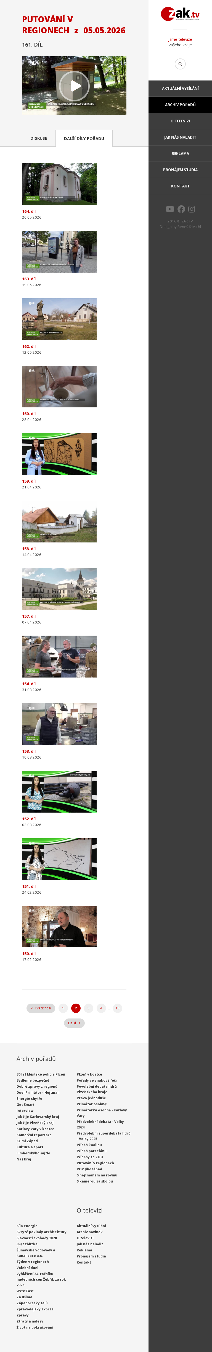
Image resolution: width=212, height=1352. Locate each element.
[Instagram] (191, 210)
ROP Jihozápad (89, 1169)
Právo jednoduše (91, 1098)
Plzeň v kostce (89, 1074)
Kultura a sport (30, 1147)
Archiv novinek (90, 1232)
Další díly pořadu (84, 138)
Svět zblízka (27, 1244)
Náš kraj (24, 1159)
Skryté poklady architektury (42, 1232)
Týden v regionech (33, 1261)
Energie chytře (29, 1098)
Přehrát (74, 86)
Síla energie (27, 1226)
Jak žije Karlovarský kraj (38, 1116)
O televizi (180, 121)
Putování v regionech (95, 1163)
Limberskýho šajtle (33, 1153)
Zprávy (23, 1315)
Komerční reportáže (34, 1135)
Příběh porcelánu (92, 1151)
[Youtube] (170, 210)
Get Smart (26, 1104)
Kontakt (180, 186)
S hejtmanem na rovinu (97, 1175)
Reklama (180, 153)
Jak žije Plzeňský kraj (35, 1122)
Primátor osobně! (92, 1104)
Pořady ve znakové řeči (97, 1080)
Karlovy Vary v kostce (35, 1129)
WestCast (25, 1291)
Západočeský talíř (32, 1303)
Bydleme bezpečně (33, 1080)
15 (118, 1008)
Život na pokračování (35, 1327)
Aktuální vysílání (180, 88)
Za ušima (24, 1297)
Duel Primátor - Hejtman (38, 1092)
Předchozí (43, 1008)
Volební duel (27, 1267)
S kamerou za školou (95, 1181)
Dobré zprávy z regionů (37, 1086)
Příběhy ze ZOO (90, 1157)
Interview (25, 1110)
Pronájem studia (180, 169)
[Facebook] (181, 210)
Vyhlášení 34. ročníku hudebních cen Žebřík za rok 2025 (41, 1279)
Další (72, 1023)
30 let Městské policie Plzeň (41, 1074)
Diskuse (38, 138)
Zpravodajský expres (35, 1309)
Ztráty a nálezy (30, 1321)
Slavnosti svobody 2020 (37, 1238)
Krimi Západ (27, 1141)
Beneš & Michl (189, 226)
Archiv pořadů (180, 104)
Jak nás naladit (180, 137)
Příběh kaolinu (89, 1145)
